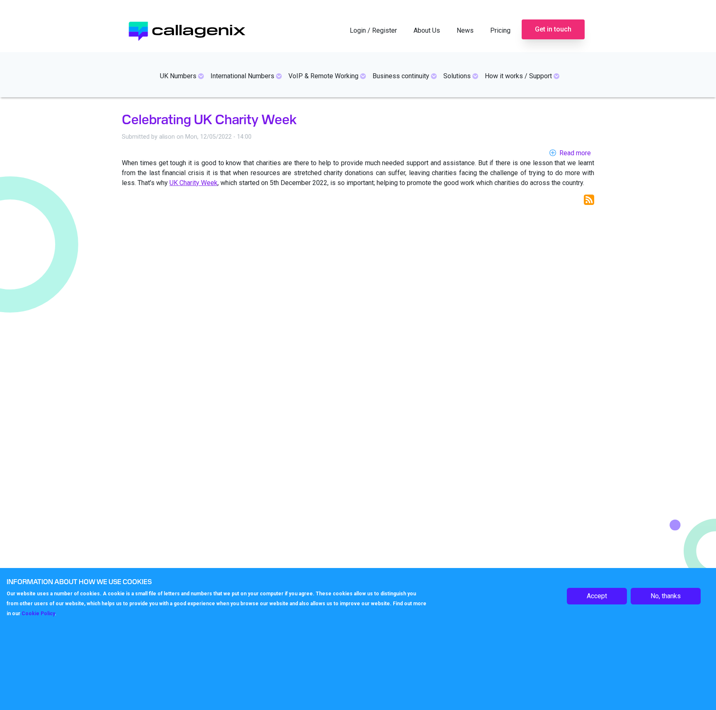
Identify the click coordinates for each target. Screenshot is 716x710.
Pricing (500, 30)
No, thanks (666, 596)
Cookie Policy (38, 613)
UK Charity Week (193, 183)
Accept (597, 596)
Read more (575, 153)
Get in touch (553, 29)
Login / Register (373, 30)
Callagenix (199, 28)
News (465, 30)
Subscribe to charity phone (589, 200)
